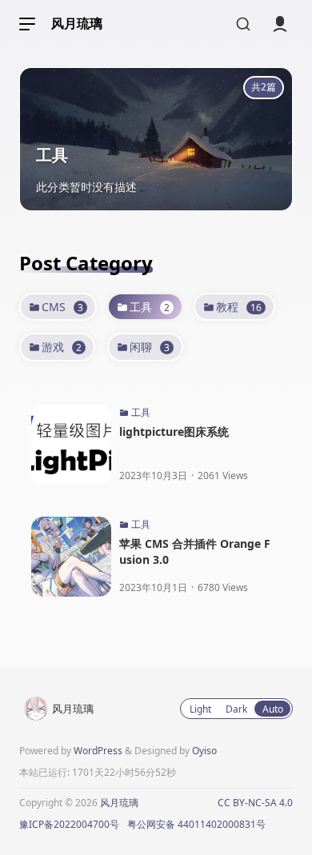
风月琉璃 (76, 23)
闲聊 (150, 346)
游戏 (62, 346)
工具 (150, 306)
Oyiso (204, 750)
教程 (239, 306)
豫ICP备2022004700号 (69, 824)
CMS (62, 306)
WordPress (98, 750)
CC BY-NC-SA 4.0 (255, 802)
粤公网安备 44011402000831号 (196, 824)
